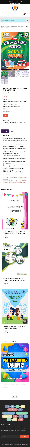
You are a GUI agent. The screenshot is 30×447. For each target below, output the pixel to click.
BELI (5, 115)
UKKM (15, 419)
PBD (20, 409)
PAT (12, 406)
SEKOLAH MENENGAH (21, 413)
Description (5, 131)
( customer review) (12, 92)
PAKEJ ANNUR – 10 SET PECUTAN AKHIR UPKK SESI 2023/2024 (15, 178)
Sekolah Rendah (10, 26)
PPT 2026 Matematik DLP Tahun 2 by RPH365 (14, 384)
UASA (7, 406)
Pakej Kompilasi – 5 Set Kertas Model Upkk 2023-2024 (15, 180)
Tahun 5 (4, 123)
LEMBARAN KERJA (12, 409)
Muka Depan (8, 1)
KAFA (10, 122)
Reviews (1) (12, 131)
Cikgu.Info (19, 444)
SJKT (21, 416)
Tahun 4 (24, 122)
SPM (26, 416)
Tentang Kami (15, 1)
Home (2, 26)
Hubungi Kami (21, 1)
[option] (15, 366)
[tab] (5, 131)
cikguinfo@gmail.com (15, 3)
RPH (17, 406)
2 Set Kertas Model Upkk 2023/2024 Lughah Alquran (14, 182)
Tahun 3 (15, 26)
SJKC (15, 416)
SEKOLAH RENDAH (7, 416)
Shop (5, 26)
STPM (9, 419)
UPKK (8, 123)
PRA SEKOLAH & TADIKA (9, 413)
